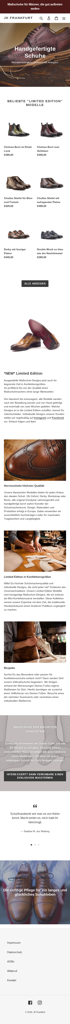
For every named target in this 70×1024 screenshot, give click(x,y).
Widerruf (12, 970)
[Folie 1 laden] (31, 845)
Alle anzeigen (35, 283)
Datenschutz (14, 952)
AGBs (10, 961)
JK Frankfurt (18, 18)
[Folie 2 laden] (35, 845)
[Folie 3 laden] (38, 845)
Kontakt (11, 980)
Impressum (14, 942)
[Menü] (64, 18)
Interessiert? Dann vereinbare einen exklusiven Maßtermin (35, 776)
